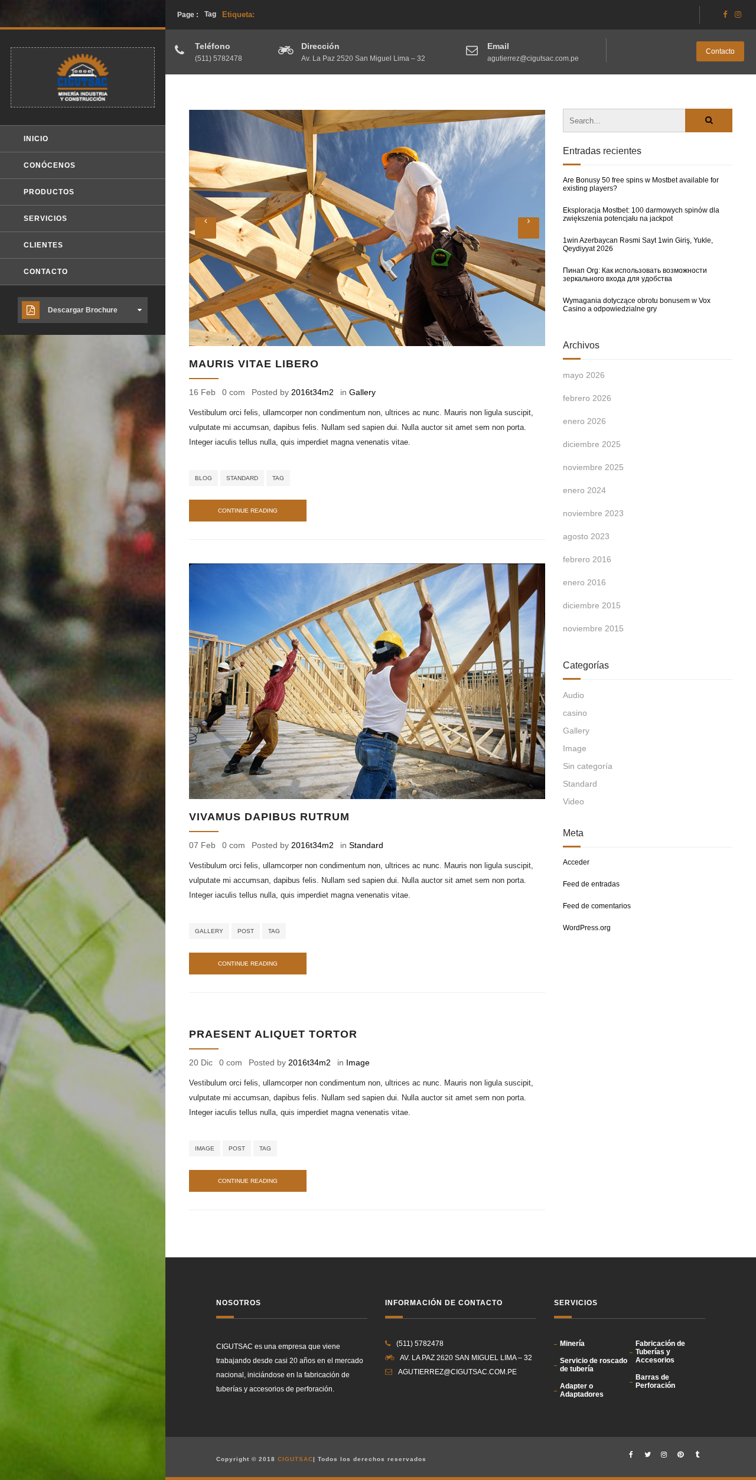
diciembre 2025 (592, 444)
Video (573, 801)
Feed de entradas (591, 884)
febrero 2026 (587, 398)
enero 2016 (584, 582)
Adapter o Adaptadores (582, 1390)
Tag (278, 478)
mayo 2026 (584, 375)
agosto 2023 (586, 536)
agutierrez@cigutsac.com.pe (533, 58)
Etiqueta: (229, 14)
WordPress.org (587, 928)
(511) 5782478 (218, 58)
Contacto (720, 51)
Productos (49, 192)
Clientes (43, 245)
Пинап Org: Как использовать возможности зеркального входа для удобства (635, 274)
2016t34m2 (312, 392)
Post (245, 931)
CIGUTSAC (295, 1459)
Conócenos (50, 165)
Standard (242, 478)
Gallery (362, 392)
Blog (203, 478)
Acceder (576, 862)
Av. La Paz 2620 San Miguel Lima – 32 (466, 1358)
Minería (572, 1343)
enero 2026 (584, 421)
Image (358, 1062)
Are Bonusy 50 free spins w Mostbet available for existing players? (641, 184)
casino (575, 713)
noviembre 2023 (593, 513)
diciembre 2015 (592, 605)
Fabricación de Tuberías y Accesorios (660, 1351)
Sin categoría (587, 766)
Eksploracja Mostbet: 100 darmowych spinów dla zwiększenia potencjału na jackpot (641, 214)
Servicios (45, 218)
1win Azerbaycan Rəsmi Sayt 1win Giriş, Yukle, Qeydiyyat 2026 (638, 244)
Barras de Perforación (655, 1381)
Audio (573, 695)
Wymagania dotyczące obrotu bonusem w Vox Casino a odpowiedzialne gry (637, 304)
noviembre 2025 (593, 467)
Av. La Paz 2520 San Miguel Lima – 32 (363, 58)
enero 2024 (584, 490)
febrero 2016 (587, 559)
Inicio (36, 139)
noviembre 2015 (593, 628)
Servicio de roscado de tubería (593, 1365)
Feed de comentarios (597, 906)
